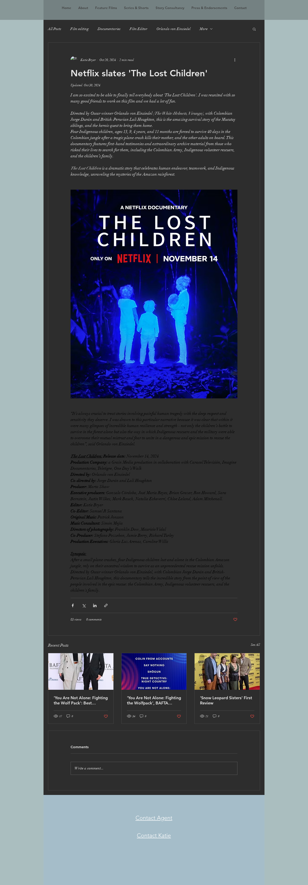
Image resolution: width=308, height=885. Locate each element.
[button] (254, 29)
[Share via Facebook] (73, 605)
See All (255, 645)
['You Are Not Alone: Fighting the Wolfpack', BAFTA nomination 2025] (154, 671)
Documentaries (109, 29)
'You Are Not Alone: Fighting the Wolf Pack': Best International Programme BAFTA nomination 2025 (81, 700)
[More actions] (234, 60)
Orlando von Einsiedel (173, 29)
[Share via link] (106, 605)
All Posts (54, 29)
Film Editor (138, 29)
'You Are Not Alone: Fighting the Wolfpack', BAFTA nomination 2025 (154, 700)
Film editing (79, 29)
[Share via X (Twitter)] (84, 605)
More (204, 29)
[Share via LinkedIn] (95, 605)
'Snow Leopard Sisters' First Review (226, 700)
